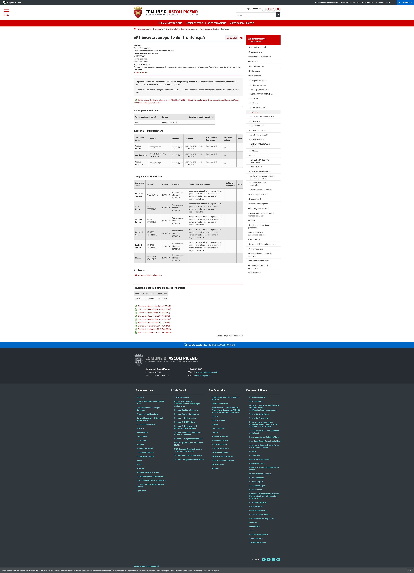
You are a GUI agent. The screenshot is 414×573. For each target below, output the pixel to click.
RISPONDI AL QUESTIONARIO (221, 344)
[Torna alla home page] (135, 28)
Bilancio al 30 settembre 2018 (154, 312)
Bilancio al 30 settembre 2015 (154, 322)
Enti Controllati (172, 28)
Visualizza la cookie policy (211, 570)
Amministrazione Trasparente (150, 28)
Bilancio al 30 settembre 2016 (154, 319)
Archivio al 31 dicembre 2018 (150, 275)
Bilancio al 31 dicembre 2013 (154, 329)
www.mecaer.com (141, 72)
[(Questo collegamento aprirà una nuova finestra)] (264, 9)
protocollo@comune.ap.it (207, 372)
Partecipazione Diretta (209, 28)
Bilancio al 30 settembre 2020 (154, 306)
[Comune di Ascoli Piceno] (166, 12)
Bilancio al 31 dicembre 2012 (154, 332)
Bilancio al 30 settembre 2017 (154, 316)
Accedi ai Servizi (405, 2)
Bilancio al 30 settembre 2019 (154, 309)
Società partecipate (189, 28)
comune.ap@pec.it (202, 375)
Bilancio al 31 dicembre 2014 (154, 325)
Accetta (410, 570)
